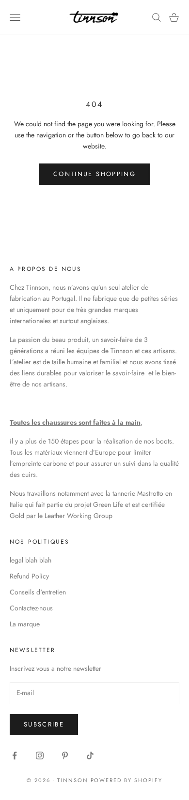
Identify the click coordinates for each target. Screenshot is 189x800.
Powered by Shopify (127, 780)
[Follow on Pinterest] (65, 755)
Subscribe (44, 724)
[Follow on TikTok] (90, 755)
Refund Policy (29, 576)
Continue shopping (94, 173)
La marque (25, 624)
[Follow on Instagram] (40, 755)
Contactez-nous (31, 608)
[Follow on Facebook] (14, 755)
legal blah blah (30, 560)
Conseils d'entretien (38, 592)
